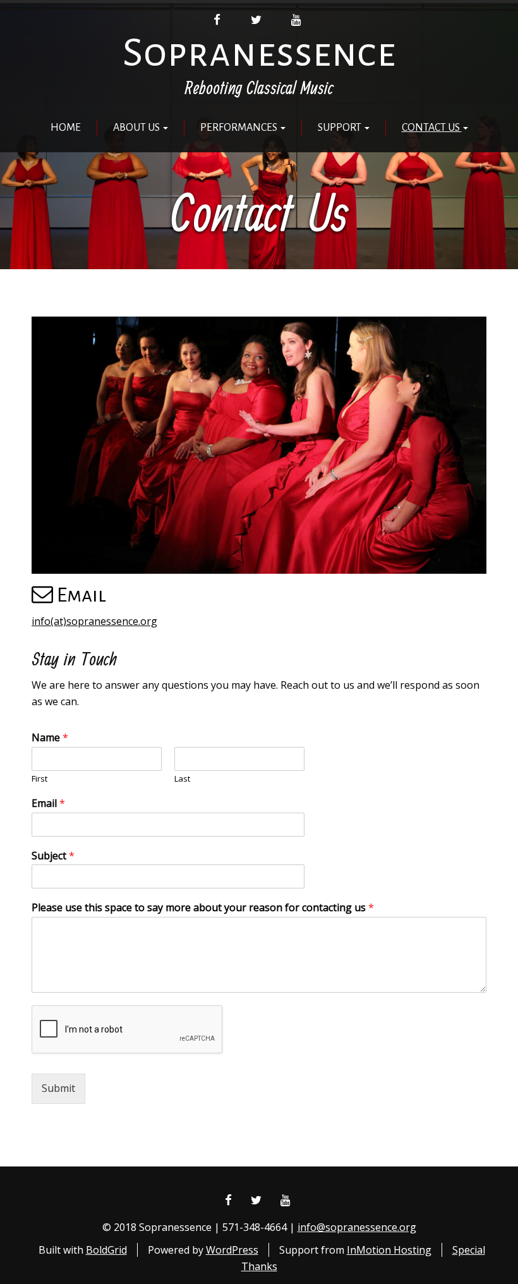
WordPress (232, 1250)
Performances (239, 127)
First (39, 778)
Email (48, 803)
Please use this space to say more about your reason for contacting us (203, 907)
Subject (53, 856)
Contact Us (432, 127)
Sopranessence (259, 53)
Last (182, 778)
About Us (137, 127)
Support (340, 127)
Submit (58, 1088)
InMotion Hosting (389, 1250)
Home (66, 127)
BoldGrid (106, 1250)
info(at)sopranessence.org (94, 621)
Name (50, 737)
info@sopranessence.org (357, 1227)
